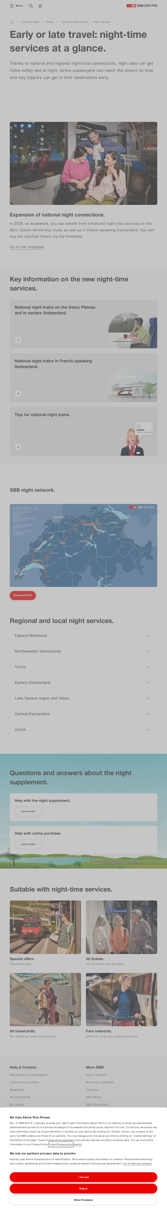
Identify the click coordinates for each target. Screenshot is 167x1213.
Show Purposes (83, 1200)
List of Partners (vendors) (137, 1163)
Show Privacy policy (61, 1144)
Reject (83, 1188)
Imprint (78, 1144)
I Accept (83, 1177)
